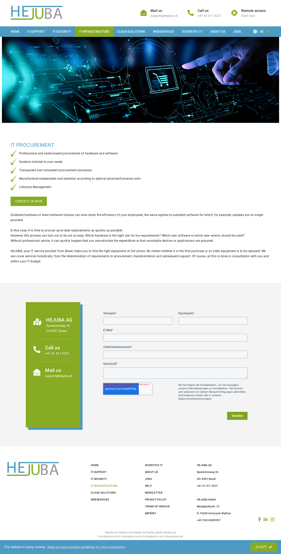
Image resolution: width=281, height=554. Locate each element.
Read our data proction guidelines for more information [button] (86, 547)
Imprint (150, 513)
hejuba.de (139, 532)
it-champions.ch (108, 536)
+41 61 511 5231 (57, 353)
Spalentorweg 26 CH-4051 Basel (58, 328)
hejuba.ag (169, 532)
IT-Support (36, 31)
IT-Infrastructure (94, 31)
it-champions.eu (152, 536)
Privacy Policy (156, 499)
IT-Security (62, 31)
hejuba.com (125, 532)
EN (268, 31)
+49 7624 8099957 (209, 520)
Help (148, 485)
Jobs (237, 31)
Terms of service (157, 506)
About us (217, 31)
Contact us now (28, 201)
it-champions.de (173, 536)
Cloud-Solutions (131, 31)
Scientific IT (192, 31)
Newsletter (154, 492)
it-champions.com (130, 536)
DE (262, 31)
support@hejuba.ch (58, 376)
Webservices (163, 31)
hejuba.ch (111, 532)
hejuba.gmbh (154, 532)
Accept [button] (261, 547)
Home (15, 31)
